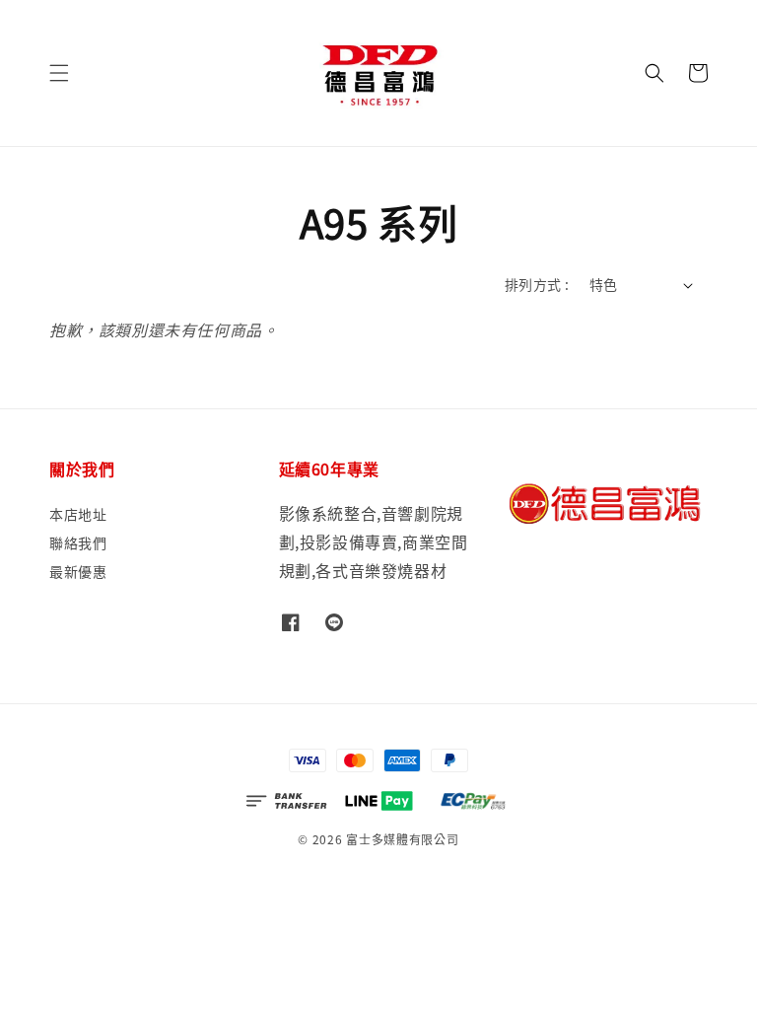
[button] (59, 73)
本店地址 (77, 514)
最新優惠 (77, 571)
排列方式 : (537, 284)
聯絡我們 (77, 542)
